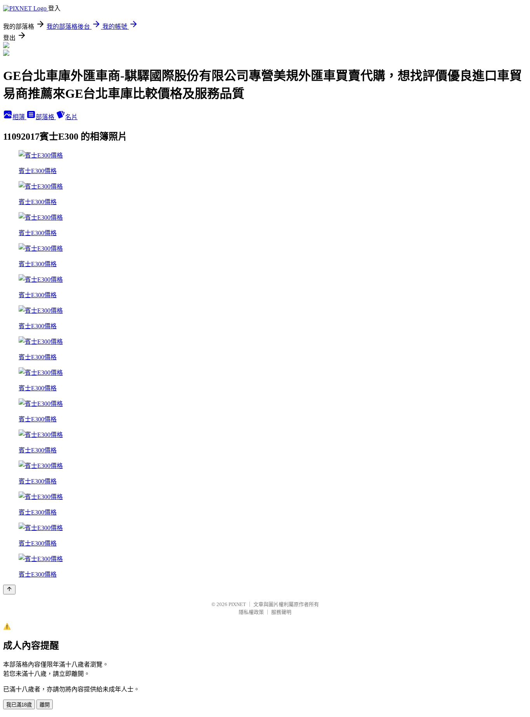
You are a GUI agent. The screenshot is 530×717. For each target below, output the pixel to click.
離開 (45, 705)
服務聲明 (281, 612)
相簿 (19, 117)
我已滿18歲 (19, 705)
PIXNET (237, 604)
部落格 (46, 117)
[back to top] (9, 589)
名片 (71, 117)
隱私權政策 (251, 612)
